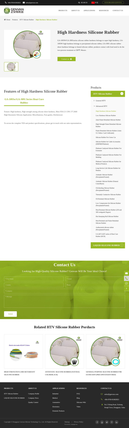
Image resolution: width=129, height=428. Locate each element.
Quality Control (33, 402)
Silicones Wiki (81, 402)
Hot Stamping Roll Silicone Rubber (107, 216)
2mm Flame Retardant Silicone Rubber (108, 120)
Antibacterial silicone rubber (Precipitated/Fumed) (105, 229)
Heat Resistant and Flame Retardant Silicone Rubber (107, 222)
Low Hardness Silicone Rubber (106, 115)
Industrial (55, 394)
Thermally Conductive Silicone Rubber (108, 194)
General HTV (101, 101)
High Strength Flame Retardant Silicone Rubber (108, 125)
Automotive (56, 402)
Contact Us (118, 10)
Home (8, 20)
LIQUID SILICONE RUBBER (106, 245)
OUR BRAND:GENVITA (113, 2)
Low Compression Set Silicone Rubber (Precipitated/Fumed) (108, 204)
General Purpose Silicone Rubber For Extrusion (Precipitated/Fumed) (104, 373)
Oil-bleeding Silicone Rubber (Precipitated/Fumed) (105, 189)
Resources (104, 10)
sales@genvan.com (32, 3)
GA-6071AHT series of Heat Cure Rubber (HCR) (107, 235)
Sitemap (67, 422)
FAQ (78, 394)
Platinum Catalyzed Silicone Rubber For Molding (108, 156)
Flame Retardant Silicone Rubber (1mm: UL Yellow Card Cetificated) (108, 132)
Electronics (55, 407)
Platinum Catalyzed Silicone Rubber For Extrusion (108, 149)
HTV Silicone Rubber (27, 20)
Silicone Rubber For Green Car (106, 137)
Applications (89, 10)
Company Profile (33, 394)
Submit (10, 314)
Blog (78, 398)
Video (78, 407)
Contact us (65, 59)
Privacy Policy (78, 422)
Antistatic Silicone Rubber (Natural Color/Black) (107, 183)
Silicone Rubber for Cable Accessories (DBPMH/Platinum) (108, 143)
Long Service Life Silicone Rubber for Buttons (108, 169)
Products (63, 10)
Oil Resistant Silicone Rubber (105, 199)
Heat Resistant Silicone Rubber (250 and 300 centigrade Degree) (109, 211)
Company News (33, 398)
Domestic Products (58, 411)
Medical (55, 398)
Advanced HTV (101, 106)
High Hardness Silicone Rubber (46, 20)
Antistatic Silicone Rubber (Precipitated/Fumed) (104, 176)
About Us (75, 10)
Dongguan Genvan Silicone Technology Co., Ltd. (28, 422)
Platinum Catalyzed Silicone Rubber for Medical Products (108, 163)
